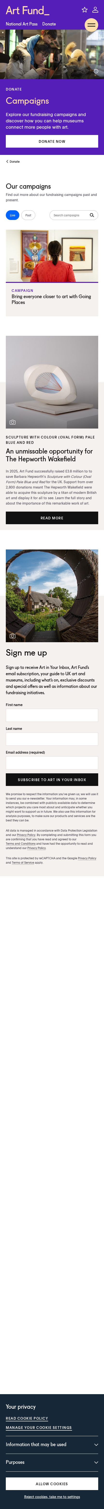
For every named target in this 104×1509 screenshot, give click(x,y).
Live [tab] (12, 215)
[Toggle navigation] (91, 25)
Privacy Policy (26, 835)
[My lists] (85, 10)
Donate (49, 24)
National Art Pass (21, 24)
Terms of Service (23, 862)
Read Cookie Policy (27, 1418)
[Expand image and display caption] (96, 71)
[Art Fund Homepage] (27, 10)
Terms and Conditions (21, 843)
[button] (52, 141)
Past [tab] (28, 215)
